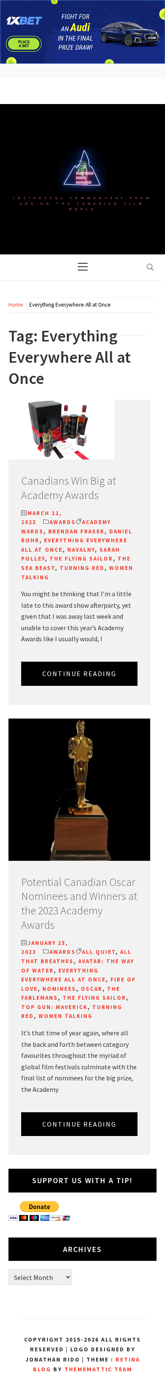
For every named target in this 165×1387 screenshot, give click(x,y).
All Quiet (99, 952)
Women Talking (65, 1016)
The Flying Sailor (81, 558)
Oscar (91, 988)
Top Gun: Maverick (54, 1007)
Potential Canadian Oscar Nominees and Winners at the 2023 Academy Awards (79, 903)
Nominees (59, 988)
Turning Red (82, 568)
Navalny (81, 549)
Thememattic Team (98, 1369)
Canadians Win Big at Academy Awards (68, 488)
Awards (63, 522)
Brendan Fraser (76, 531)
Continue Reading (79, 673)
